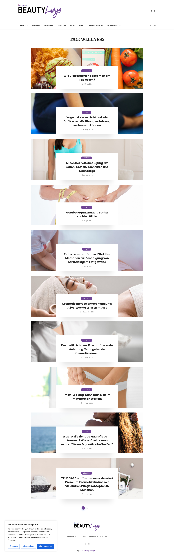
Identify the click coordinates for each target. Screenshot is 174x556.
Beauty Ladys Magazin (88, 550)
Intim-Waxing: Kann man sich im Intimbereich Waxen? (87, 397)
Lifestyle (62, 26)
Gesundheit (49, 26)
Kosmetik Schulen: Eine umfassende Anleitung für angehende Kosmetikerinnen (87, 349)
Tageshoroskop (114, 26)
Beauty (23, 26)
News (80, 26)
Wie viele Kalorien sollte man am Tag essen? (87, 78)
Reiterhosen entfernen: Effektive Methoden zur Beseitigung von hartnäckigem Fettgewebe (87, 258)
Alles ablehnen (28, 546)
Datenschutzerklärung (76, 537)
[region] (31, 536)
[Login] (151, 25)
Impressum (93, 537)
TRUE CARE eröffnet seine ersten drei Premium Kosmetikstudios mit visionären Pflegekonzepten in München (87, 484)
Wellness (36, 26)
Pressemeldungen (95, 26)
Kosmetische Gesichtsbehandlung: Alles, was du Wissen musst (87, 305)
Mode (72, 26)
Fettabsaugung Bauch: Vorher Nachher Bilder (87, 214)
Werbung (104, 537)
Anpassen (14, 546)
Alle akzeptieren (45, 546)
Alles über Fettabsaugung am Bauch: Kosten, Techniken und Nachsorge (87, 167)
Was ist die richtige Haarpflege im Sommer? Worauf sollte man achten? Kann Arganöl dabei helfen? (87, 440)
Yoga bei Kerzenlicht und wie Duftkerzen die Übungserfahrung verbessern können (87, 121)
